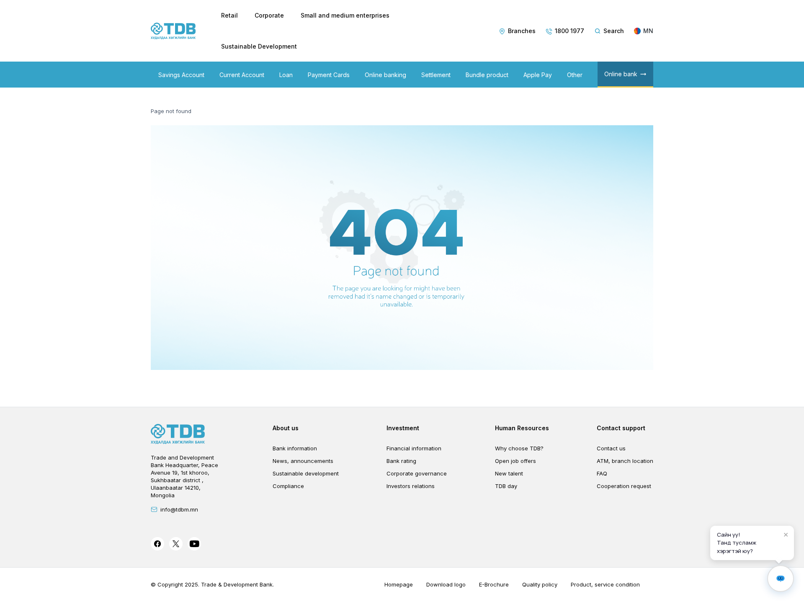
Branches (522, 30)
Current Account (241, 74)
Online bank (620, 74)
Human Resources (522, 427)
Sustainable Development (259, 46)
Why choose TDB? (519, 448)
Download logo (446, 584)
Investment (403, 427)
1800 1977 (569, 30)
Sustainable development (306, 473)
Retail (229, 15)
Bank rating (401, 460)
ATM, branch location (625, 460)
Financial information (414, 448)
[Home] (173, 31)
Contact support (621, 427)
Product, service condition (605, 584)
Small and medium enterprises (345, 15)
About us (286, 427)
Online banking (385, 74)
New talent (509, 473)
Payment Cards (329, 74)
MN (648, 30)
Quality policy (539, 584)
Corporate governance (417, 473)
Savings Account (181, 74)
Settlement (436, 74)
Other (574, 74)
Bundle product (487, 74)
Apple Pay (537, 74)
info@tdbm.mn (179, 509)
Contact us (611, 448)
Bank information (295, 448)
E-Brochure (494, 584)
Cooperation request (624, 486)
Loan (286, 74)
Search (613, 30)
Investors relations (411, 486)
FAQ (602, 473)
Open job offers (515, 460)
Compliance (288, 486)
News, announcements (303, 460)
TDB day (506, 486)
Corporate (269, 15)
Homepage (398, 584)
